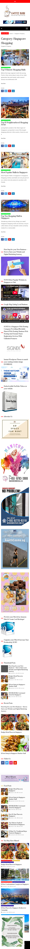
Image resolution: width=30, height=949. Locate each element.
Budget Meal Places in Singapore (11, 732)
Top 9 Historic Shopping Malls (13, 70)
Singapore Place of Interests (7, 862)
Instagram (11, 762)
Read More (3, 83)
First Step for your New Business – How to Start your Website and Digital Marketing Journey (18, 668)
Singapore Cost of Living (7, 860)
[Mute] (25, 299)
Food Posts (7, 786)
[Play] (3, 299)
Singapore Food (16, 860)
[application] (15, 293)
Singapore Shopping (6, 67)
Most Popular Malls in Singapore (14, 172)
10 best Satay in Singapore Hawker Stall (13, 753)
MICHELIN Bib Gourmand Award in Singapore (17, 694)
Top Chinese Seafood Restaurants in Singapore (17, 823)
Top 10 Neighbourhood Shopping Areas (14, 123)
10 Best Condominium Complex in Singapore (15, 884)
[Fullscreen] (27, 299)
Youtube (15, 762)
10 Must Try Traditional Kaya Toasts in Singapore (18, 832)
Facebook (3, 762)
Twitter (7, 762)
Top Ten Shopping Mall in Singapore (11, 217)
